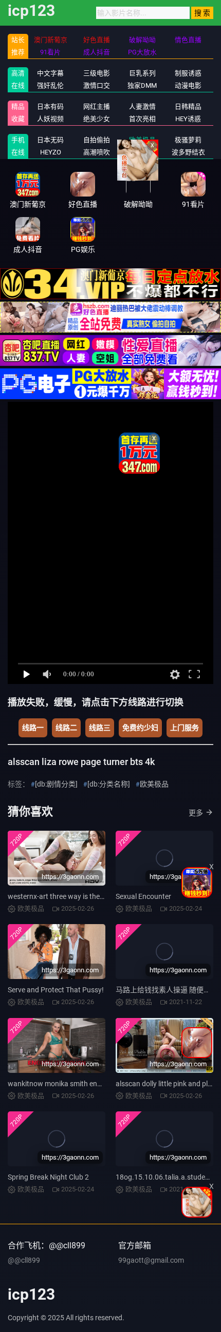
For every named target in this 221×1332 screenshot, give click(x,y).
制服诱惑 (188, 73)
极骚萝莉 (188, 140)
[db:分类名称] (108, 784)
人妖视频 (50, 119)
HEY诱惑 (188, 119)
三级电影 (96, 73)
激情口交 (96, 85)
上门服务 (184, 727)
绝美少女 (96, 119)
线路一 (33, 727)
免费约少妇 (140, 727)
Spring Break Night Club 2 (48, 1177)
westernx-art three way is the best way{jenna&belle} (90, 896)
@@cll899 (24, 1260)
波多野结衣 (188, 152)
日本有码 (50, 106)
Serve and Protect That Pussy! (56, 990)
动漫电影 (188, 85)
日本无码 (50, 140)
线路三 (99, 727)
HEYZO (50, 152)
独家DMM (142, 85)
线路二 (66, 727)
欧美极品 (154, 784)
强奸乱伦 (50, 85)
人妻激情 (142, 106)
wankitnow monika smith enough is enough (77, 1084)
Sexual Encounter (143, 896)
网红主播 (96, 106)
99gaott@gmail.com (151, 1260)
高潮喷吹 (96, 152)
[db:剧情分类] (56, 784)
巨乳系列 (142, 73)
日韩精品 (188, 106)
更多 (196, 813)
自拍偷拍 (96, 140)
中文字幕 (50, 73)
